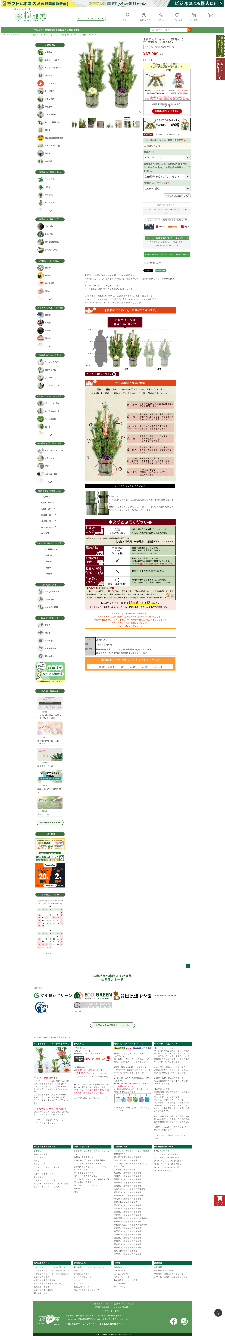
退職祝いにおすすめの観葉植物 (127, 1247)
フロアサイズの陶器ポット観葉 (87, 1164)
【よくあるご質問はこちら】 (111, 1324)
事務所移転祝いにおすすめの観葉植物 (130, 1225)
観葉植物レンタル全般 (164, 1270)
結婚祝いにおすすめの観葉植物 (127, 1186)
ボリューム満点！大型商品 (85, 1176)
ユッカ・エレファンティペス (46, 1187)
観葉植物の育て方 (41, 1277)
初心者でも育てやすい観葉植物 (127, 1157)
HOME (3, 35)
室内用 (158, 666)
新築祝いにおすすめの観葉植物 (127, 1173)
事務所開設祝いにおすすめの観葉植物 (130, 1218)
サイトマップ (120, 1287)
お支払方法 (79, 1044)
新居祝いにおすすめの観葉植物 (127, 1179)
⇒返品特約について (152, 263)
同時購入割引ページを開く (167, 111)
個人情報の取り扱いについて (86, 1290)
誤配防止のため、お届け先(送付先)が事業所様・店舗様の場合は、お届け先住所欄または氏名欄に (167, 167)
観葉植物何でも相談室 (43, 1290)
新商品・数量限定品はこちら (86, 1157)
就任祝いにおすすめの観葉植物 (127, 1238)
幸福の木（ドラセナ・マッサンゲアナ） (51, 1184)
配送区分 (149, 152)
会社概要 (158, 1263)
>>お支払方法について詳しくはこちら (91, 1098)
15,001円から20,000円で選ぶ (167, 1164)
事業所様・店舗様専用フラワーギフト (170, 1274)
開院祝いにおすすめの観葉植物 (127, 1215)
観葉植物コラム (121, 1267)
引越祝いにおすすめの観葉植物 (127, 1176)
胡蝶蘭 (77, 1188)
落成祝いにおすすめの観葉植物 (127, 1234)
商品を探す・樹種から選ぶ (45, 1147)
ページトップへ (188, 966)
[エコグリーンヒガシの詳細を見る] (93, 995)
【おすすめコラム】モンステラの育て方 (51, 1270)
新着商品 (38, 1151)
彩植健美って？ (41, 1293)
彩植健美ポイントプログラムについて (90, 1267)
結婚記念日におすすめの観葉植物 (128, 1195)
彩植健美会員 (80, 1263)
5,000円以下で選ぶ (162, 1151)
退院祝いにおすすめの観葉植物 (127, 1192)
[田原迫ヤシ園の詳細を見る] (132, 995)
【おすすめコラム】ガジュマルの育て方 (51, 1274)
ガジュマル (39, 1171)
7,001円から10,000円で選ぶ (167, 1158)
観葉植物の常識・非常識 (44, 1280)
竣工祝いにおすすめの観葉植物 (127, 1231)
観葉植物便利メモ (41, 1263)
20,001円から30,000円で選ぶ (167, 1167)
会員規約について (82, 1287)
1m (122, 666)
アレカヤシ (39, 1177)
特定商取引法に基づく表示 (126, 1280)
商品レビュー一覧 (122, 1277)
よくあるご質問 (121, 1274)
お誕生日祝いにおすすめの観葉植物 (129, 1189)
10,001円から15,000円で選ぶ (167, 1161)
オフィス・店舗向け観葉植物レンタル (170, 1277)
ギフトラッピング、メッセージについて (51, 1044)
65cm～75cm (107, 666)
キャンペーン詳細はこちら (167, 245)
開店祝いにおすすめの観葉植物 (127, 1208)
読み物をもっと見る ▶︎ (50, 822)
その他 (117, 1263)
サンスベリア (40, 1164)
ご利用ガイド (120, 1270)
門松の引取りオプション (157, 183)
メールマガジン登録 (83, 1277)
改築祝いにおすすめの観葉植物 (127, 1182)
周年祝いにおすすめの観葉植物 (127, 1254)
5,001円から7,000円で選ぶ (166, 1154)
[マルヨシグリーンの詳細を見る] (53, 995)
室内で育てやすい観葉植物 (126, 1160)
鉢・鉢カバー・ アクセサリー (87, 1185)
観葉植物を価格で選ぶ (164, 1147)
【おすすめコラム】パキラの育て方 (49, 1267)
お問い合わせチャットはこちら (80, 1324)
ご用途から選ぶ (121, 1147)
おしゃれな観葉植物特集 (125, 1170)
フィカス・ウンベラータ (44, 1180)
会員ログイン (80, 1270)
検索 (190, 30)
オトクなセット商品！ (83, 1173)
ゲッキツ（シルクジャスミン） (47, 1167)
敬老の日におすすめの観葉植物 (127, 1199)
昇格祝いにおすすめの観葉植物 (127, 1241)
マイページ (79, 1280)
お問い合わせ (120, 1283)
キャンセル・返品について (166, 1044)
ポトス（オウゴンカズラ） (45, 1174)
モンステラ (39, 1158)
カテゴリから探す (82, 1147)
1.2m (133, 666)
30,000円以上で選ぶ (163, 1171)
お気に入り (79, 1283)
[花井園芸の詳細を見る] (41, 1007)
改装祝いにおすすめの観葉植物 (127, 1228)
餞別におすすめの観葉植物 (126, 1251)
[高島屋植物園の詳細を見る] (93, 1005)
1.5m (145, 666)
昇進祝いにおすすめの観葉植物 (127, 1244)
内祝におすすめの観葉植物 (126, 1202)
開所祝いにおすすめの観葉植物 (127, 1212)
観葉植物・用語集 (41, 1287)
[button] (4, 3)
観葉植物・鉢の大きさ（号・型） (48, 1283)
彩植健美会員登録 (82, 1274)
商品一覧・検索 (41, 1154)
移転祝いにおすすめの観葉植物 (127, 1221)
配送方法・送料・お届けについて (128, 1044)
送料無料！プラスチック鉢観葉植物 (89, 1160)
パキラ (37, 1161)
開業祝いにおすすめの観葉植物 (127, 1205)
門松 (76, 1192)
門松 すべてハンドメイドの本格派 (23, 35)
